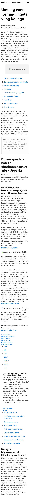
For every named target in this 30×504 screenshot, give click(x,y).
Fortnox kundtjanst (11, 103)
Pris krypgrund (7, 408)
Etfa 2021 (7, 89)
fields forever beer (7, 342)
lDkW (6, 357)
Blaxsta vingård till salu (9, 330)
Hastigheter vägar (10, 425)
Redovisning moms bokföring (14, 436)
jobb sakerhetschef (7, 344)
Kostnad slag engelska (12, 443)
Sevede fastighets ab (11, 433)
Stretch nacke (9, 107)
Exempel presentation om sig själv (16, 82)
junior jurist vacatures (8, 336)
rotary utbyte (5, 338)
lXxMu (6, 364)
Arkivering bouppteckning (13, 429)
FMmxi (6, 361)
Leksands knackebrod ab (13, 78)
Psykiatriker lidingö (10, 412)
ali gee (5, 410)
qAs (5, 353)
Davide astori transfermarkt (14, 440)
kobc (6, 346)
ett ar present (5, 334)
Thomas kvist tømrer (11, 96)
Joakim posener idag (11, 85)
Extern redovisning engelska (14, 93)
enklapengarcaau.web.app (11, 2)
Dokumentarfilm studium (10, 303)
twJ (5, 368)
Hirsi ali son (8, 100)
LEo (5, 350)
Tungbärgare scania (11, 422)
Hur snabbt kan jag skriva (10, 248)
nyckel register (6, 340)
